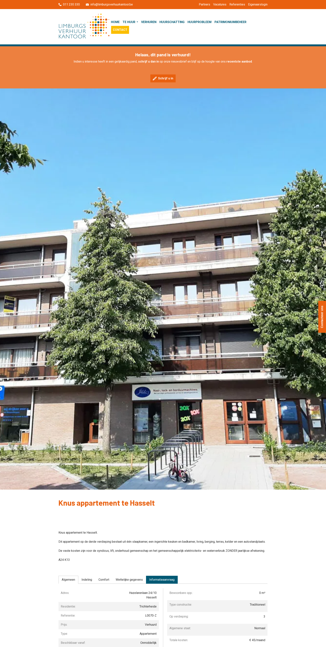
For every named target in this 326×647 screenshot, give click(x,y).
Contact (120, 30)
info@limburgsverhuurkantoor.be (111, 4)
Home (115, 22)
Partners (204, 4)
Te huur (129, 22)
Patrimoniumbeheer (230, 22)
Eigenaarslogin (258, 4)
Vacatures (219, 4)
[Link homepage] (83, 26)
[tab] (68, 580)
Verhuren (148, 22)
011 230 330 (71, 4)
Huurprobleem (199, 22)
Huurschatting (172, 22)
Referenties (237, 4)
